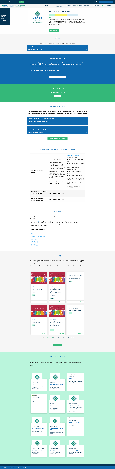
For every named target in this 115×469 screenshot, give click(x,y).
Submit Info (57, 96)
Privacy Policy (4, 467)
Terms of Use (11, 467)
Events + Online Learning (71, 5)
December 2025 (34, 241)
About (46, 5)
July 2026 (33, 232)
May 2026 (33, 235)
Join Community (53, 30)
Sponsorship (23, 467)
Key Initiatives (96, 5)
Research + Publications (84, 5)
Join (3, 1)
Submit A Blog (57, 345)
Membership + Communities (59, 6)
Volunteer (9, 1)
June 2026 (33, 233)
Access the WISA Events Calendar (57, 76)
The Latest (109, 5)
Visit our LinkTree (64, 364)
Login (21, 1)
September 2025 (34, 245)
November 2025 (34, 242)
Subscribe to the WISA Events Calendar (57, 138)
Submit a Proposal (73, 155)
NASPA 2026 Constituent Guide (38, 236)
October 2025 (34, 244)
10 (68, 337)
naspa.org (37, 221)
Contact (17, 467)
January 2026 (34, 239)
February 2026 (34, 238)
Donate (15, 1)
